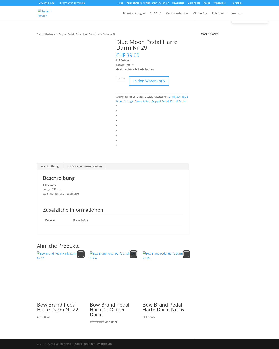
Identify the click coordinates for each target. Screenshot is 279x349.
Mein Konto (194, 3)
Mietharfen (200, 13)
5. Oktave (175, 96)
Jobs (120, 3)
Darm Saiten (142, 101)
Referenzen (219, 13)
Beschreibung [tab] (50, 166)
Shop (40, 34)
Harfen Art (51, 34)
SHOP (153, 13)
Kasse (207, 3)
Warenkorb (220, 3)
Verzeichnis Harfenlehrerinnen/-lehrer (147, 3)
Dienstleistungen (134, 13)
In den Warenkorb (149, 80)
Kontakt (237, 13)
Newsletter (178, 3)
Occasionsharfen (177, 13)
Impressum (104, 344)
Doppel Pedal (66, 34)
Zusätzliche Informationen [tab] (84, 166)
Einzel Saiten (178, 101)
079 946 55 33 (46, 2)
